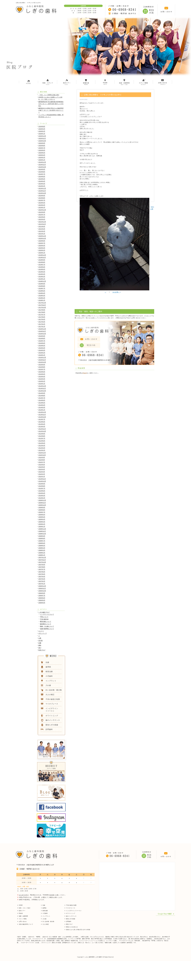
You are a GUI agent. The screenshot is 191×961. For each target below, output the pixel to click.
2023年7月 (41, 200)
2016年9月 (41, 336)
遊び (39, 648)
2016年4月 (41, 348)
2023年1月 (41, 207)
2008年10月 (42, 533)
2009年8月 (41, 510)
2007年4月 (41, 576)
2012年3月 (41, 448)
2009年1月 (41, 526)
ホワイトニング (70, 913)
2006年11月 (42, 588)
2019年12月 (42, 255)
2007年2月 (41, 581)
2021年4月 (41, 229)
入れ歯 (44, 919)
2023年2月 (41, 205)
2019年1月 (41, 279)
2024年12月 (42, 162)
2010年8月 (41, 486)
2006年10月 (42, 591)
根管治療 (45, 910)
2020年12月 (42, 236)
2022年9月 (41, 212)
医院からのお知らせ (72, 927)
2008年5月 (41, 545)
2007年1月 (41, 583)
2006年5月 (41, 600)
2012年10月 (42, 431)
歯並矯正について (45, 624)
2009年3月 (41, 522)
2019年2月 (41, 276)
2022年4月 (41, 219)
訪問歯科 (68, 921)
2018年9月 (41, 283)
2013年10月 (42, 417)
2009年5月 (41, 517)
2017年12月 (42, 302)
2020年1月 (41, 252)
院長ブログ (41, 650)
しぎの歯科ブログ (44, 612)
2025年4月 (41, 155)
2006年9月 (41, 593)
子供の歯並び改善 (71, 905)
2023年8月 (41, 198)
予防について (44, 617)
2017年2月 (41, 324)
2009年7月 (41, 512)
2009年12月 (42, 500)
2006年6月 (41, 598)
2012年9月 (41, 433)
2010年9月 (41, 483)
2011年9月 (41, 457)
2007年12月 (42, 557)
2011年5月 (41, 467)
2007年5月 (41, 574)
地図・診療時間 (23, 916)
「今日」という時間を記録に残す (48, 95)
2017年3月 (41, 322)
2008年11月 (42, 531)
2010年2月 (41, 498)
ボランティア (42, 633)
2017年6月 (41, 317)
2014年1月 (41, 410)
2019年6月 (41, 267)
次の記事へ (116, 292)
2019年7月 (41, 264)
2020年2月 (41, 250)
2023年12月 (42, 188)
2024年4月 (41, 181)
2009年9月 (41, 507)
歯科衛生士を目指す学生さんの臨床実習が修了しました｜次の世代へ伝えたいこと (50, 110)
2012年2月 (41, 450)
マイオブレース (70, 908)
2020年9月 (41, 241)
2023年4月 (41, 202)
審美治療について (45, 621)
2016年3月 (41, 350)
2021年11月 (42, 224)
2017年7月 (41, 314)
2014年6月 (41, 400)
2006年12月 (42, 586)
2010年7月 (41, 488)
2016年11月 (42, 331)
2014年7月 (41, 398)
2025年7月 (41, 148)
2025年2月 (41, 157)
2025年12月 (42, 136)
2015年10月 (42, 362)
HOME (21, 905)
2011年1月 (41, 476)
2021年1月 (41, 233)
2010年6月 (41, 491)
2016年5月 (41, 345)
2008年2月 (41, 552)
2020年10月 (42, 238)
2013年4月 (41, 424)
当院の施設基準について (26, 924)
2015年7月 (41, 369)
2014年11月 (42, 388)
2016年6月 (41, 343)
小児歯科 (45, 913)
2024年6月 (41, 176)
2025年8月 (41, 145)
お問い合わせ (23, 921)
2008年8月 (41, 538)
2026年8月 (41, 126)
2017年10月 (42, 307)
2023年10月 (42, 193)
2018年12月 (42, 281)
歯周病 (44, 908)
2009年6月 (41, 514)
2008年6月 (41, 543)
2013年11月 (42, 414)
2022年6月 (41, 217)
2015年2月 (41, 381)
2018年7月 (41, 288)
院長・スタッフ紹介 (24, 908)
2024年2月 (41, 186)
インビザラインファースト (74, 910)
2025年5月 (41, 152)
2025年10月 (42, 141)
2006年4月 (41, 602)
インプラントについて (47, 614)
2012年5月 (41, 443)
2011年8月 (41, 460)
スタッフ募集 (23, 919)
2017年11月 (42, 305)
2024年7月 (41, 174)
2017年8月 (41, 312)
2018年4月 (41, 293)
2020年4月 (41, 245)
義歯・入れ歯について (47, 626)
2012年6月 (41, 441)
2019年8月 (41, 262)
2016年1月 (41, 355)
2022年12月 (42, 210)
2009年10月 (42, 505)
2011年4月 (41, 469)
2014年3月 (41, 407)
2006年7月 (41, 595)
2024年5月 (41, 179)
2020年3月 (41, 248)
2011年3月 (41, 472)
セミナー (41, 631)
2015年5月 (41, 374)
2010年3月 (41, 495)
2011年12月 (42, 452)
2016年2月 (41, 352)
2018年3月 (41, 295)
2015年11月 (42, 360)
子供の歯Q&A (44, 619)
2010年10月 (42, 481)
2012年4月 (41, 445)
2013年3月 (41, 426)
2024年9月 (41, 169)
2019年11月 (42, 257)
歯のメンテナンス (71, 916)
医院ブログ (69, 924)
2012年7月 (41, 438)
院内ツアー (22, 910)
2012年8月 (41, 436)
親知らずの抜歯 (70, 919)
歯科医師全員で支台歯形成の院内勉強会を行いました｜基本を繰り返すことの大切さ (50, 104)
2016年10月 (42, 333)
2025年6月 (41, 150)
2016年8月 (41, 338)
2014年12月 (42, 386)
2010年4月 (41, 493)
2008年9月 (41, 536)
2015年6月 (41, 372)
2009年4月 (41, 519)
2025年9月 (41, 143)
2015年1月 (41, 383)
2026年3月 (41, 129)
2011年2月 (41, 474)
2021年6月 (41, 226)
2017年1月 (41, 326)
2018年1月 (41, 300)
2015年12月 (42, 357)
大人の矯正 (45, 924)
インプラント (46, 916)
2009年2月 (41, 524)
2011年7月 (41, 462)
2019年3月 (41, 274)
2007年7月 (41, 569)
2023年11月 (42, 191)
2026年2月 (41, 131)
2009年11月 (42, 502)
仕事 (39, 638)
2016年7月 (41, 341)
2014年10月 (42, 391)
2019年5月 (41, 269)
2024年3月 (41, 183)
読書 (39, 643)
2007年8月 (41, 567)
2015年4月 (41, 376)
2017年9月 (41, 310)
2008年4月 (41, 548)
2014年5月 (41, 402)
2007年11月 (42, 560)
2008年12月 (42, 529)
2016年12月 (42, 329)
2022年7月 (41, 214)
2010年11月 (42, 479)
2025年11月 (42, 138)
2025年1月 (41, 160)
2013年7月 (41, 419)
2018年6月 (41, 291)
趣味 (39, 645)
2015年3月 (41, 379)
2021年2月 (41, 231)
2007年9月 (41, 564)
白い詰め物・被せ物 (48, 921)
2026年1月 (41, 133)
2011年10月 (42, 455)
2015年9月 (41, 364)
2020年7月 (41, 243)
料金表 (85, 373)
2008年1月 (41, 555)
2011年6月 (41, 464)
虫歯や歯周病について (47, 628)
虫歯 (43, 905)
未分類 (40, 640)
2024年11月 (42, 164)
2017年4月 (41, 319)
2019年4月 (41, 272)
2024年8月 (41, 172)
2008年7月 (41, 541)
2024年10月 (42, 167)
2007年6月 (41, 572)
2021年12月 (42, 222)
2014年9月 (41, 393)
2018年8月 (41, 286)
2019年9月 (41, 260)
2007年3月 (41, 579)
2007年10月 (42, 562)
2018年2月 (41, 298)
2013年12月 (42, 412)
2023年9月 (41, 195)
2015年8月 (41, 367)
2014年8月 (41, 395)
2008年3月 (41, 550)
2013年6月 (41, 422)
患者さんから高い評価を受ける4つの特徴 (78, 929)
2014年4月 (41, 405)
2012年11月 (42, 429)
